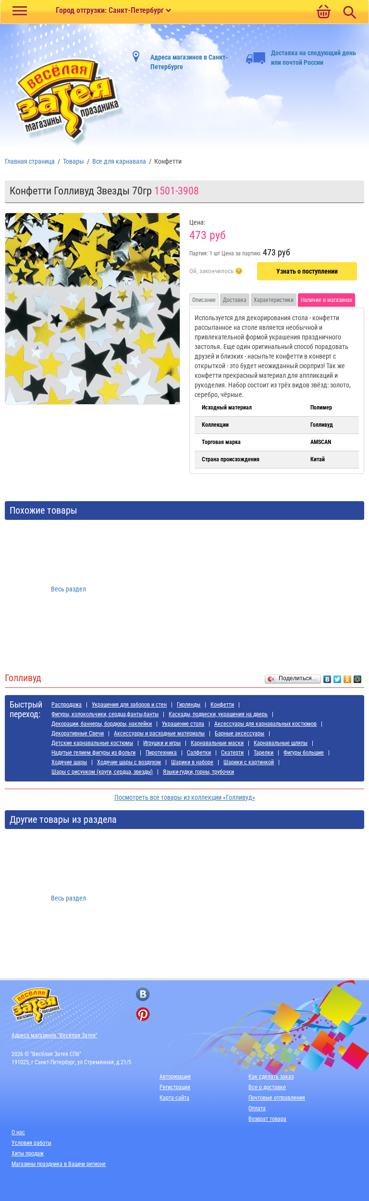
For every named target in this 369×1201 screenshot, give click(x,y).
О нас (18, 1132)
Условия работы (31, 1143)
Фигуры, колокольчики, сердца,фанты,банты (105, 714)
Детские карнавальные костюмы (92, 743)
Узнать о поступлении (307, 271)
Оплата (257, 1108)
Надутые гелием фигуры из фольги (93, 752)
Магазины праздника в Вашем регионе (59, 1164)
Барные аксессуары (239, 733)
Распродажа (66, 704)
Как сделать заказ (271, 1076)
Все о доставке (267, 1087)
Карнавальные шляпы (281, 743)
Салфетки (199, 752)
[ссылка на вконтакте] (143, 994)
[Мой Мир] (358, 677)
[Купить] (216, 271)
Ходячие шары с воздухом (129, 762)
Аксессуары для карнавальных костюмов (265, 724)
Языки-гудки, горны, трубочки (198, 772)
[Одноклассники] (348, 677)
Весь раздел (68, 589)
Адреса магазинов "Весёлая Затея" (55, 1035)
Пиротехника (161, 752)
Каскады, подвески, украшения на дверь (218, 714)
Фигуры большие (303, 752)
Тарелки (263, 752)
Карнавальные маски (217, 743)
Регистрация (175, 1087)
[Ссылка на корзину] (323, 12)
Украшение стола (183, 724)
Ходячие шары (69, 762)
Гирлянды (188, 704)
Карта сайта (174, 1097)
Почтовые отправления (276, 1097)
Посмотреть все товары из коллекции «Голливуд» (184, 797)
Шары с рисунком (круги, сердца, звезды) (102, 772)
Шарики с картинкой (248, 762)
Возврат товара (267, 1119)
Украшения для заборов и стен (129, 704)
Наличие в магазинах (326, 300)
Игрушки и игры (162, 743)
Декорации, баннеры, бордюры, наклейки (101, 724)
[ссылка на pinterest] (143, 1014)
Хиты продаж (28, 1153)
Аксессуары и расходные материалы (159, 733)
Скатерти (232, 752)
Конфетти (222, 704)
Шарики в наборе (192, 762)
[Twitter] (337, 677)
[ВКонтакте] (327, 677)
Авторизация (175, 1076)
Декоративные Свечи (77, 733)
